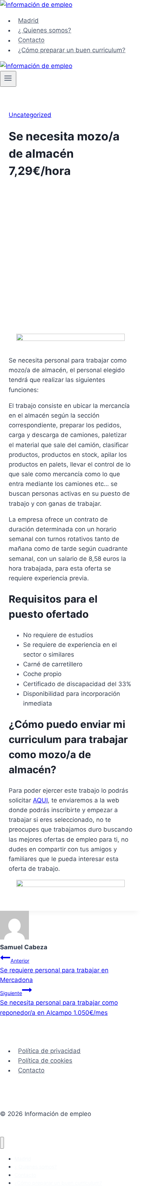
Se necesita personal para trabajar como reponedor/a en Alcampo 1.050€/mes (59, 1003)
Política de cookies (45, 1060)
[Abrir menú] (8, 79)
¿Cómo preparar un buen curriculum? (71, 50)
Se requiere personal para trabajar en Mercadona (54, 970)
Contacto (31, 40)
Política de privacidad (49, 1050)
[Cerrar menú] (2, 1143)
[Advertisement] (70, 257)
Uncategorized (30, 114)
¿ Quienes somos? (44, 30)
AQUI (40, 800)
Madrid (28, 20)
